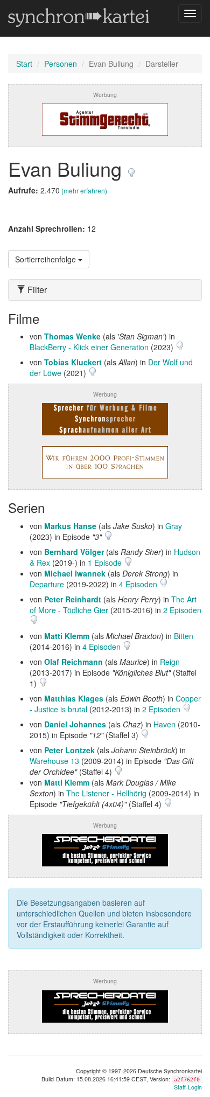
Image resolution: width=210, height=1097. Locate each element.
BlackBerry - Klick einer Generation (89, 347)
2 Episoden (182, 610)
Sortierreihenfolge (46, 259)
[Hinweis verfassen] (131, 168)
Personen (60, 63)
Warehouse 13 (54, 760)
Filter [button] (36, 290)
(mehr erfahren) (84, 190)
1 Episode (106, 562)
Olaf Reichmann (73, 661)
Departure (47, 584)
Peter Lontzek (69, 750)
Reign (170, 661)
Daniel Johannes (75, 724)
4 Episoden (139, 584)
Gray (173, 525)
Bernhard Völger (74, 551)
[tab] (105, 290)
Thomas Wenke (72, 336)
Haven (164, 724)
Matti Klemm (66, 635)
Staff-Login (188, 1087)
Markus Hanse (70, 525)
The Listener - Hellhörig (106, 793)
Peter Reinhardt (72, 599)
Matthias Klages (73, 698)
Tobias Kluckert (73, 362)
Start (24, 63)
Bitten (183, 635)
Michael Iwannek (75, 573)
